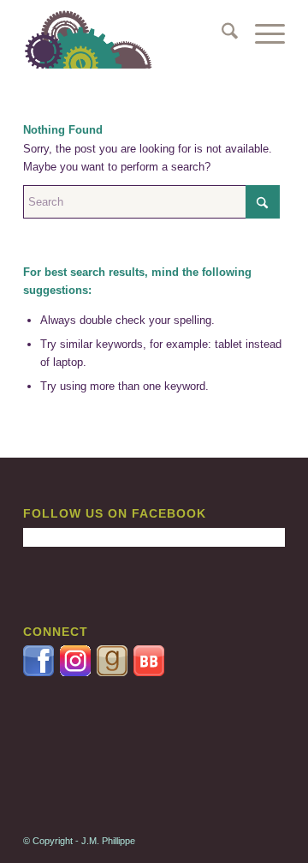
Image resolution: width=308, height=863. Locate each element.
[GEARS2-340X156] (128, 34)
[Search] (221, 34)
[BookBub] (148, 672)
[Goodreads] (113, 672)
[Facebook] (39, 672)
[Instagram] (78, 672)
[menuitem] (221, 34)
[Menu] (261, 34)
